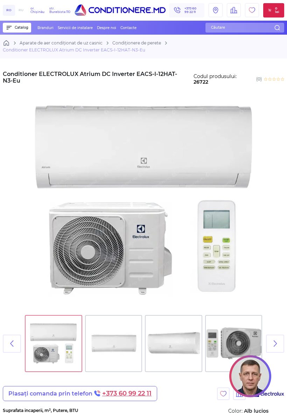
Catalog (21, 27)
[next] (275, 344)
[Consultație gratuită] (250, 376)
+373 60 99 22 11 (190, 10)
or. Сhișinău (50, 10)
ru (21, 10)
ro (9, 10)
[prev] (12, 344)
